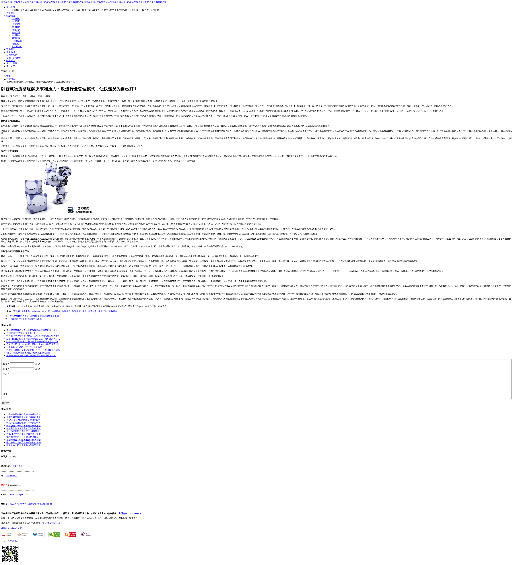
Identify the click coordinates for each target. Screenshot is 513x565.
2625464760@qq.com (18, 494)
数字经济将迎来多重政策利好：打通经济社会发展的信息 (33, 350)
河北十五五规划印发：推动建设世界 (23, 423)
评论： (6, 394)
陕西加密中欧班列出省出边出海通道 (23, 426)
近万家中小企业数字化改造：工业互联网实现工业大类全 (33, 336)
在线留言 (17, 528)
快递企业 (36, 311)
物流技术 (16, 27)
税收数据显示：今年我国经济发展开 (23, 437)
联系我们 (10, 49)
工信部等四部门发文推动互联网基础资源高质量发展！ (35, 316)
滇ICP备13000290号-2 (52, 523)
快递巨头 (56, 311)
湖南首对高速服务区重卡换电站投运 (23, 417)
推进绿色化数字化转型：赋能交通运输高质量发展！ (31, 355)
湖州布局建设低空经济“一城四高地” (23, 431)
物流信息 (92, 311)
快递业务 (25, 311)
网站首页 (10, 7)
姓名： (6, 364)
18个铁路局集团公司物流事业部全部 (23, 414)
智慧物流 (76, 311)
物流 (84, 311)
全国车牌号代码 (13, 58)
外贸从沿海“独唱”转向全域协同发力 (23, 420)
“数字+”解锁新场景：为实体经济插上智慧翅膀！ (29, 353)
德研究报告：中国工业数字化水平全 (23, 440)
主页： (6, 373)
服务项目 (10, 52)
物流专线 (16, 24)
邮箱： (6, 368)
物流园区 (16, 32)
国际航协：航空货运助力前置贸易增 (23, 445)
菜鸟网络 (112, 311)
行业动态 (16, 18)
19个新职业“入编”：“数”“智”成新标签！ (25, 347)
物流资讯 (16, 21)
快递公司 (46, 311)
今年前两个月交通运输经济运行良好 (23, 442)
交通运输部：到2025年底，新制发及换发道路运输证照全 (33, 344)
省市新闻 (16, 38)
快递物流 (66, 311)
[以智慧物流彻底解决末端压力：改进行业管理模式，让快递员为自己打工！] (48, 214)
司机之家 (16, 44)
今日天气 (10, 66)
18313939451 (18, 466)
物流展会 (16, 35)
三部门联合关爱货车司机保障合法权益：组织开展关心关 (33, 339)
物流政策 (16, 30)
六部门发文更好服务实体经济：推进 (23, 434)
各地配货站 (17, 46)
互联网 (16, 311)
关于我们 (10, 13)
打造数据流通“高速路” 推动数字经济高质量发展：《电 (32, 341)
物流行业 (102, 311)
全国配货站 (11, 55)
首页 (8, 76)
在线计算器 (11, 63)
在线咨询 (13, 541)
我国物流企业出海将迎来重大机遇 (26, 319)
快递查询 (10, 60)
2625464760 (11, 475)
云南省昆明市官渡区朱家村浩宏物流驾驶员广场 (29, 504)
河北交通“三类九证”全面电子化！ (22, 333)
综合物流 (10, 16)
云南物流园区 (18, 41)
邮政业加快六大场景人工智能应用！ (23, 428)
